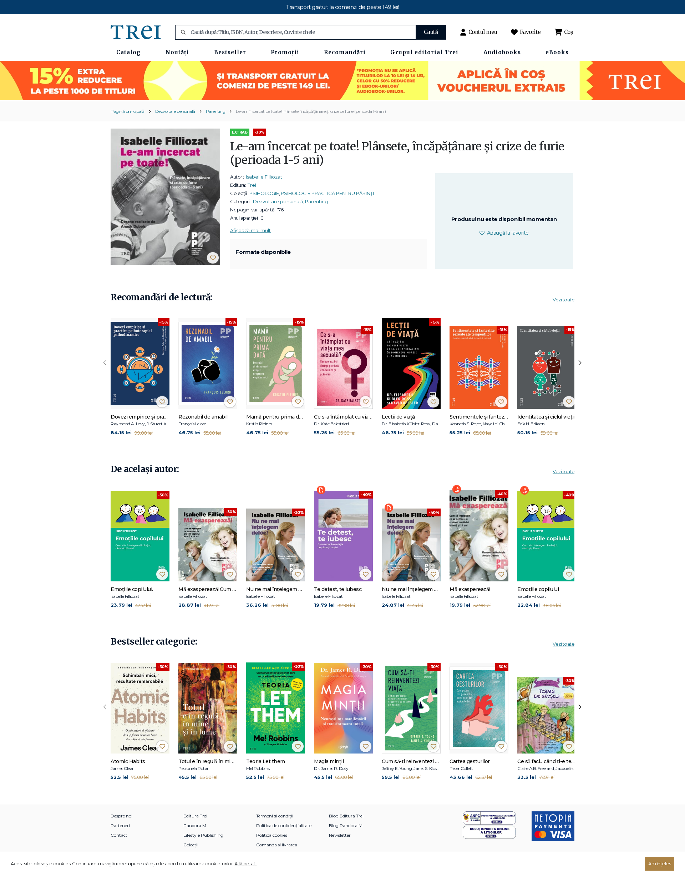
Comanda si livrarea (276, 844)
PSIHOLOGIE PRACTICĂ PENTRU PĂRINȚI (327, 193)
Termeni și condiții (274, 816)
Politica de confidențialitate (283, 825)
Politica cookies (271, 835)
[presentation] (105, 363)
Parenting (215, 111)
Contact (119, 835)
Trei (252, 185)
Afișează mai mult (250, 230)
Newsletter (340, 835)
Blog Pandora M (345, 825)
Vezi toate (563, 299)
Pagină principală (127, 111)
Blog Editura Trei (346, 816)
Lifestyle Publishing (203, 835)
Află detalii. (245, 863)
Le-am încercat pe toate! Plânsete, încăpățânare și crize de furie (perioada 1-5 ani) (311, 111)
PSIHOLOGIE (264, 193)
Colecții (190, 844)
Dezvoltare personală (175, 111)
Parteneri (120, 825)
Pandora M (194, 825)
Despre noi (121, 816)
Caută (431, 32)
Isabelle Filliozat (264, 177)
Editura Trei (195, 816)
